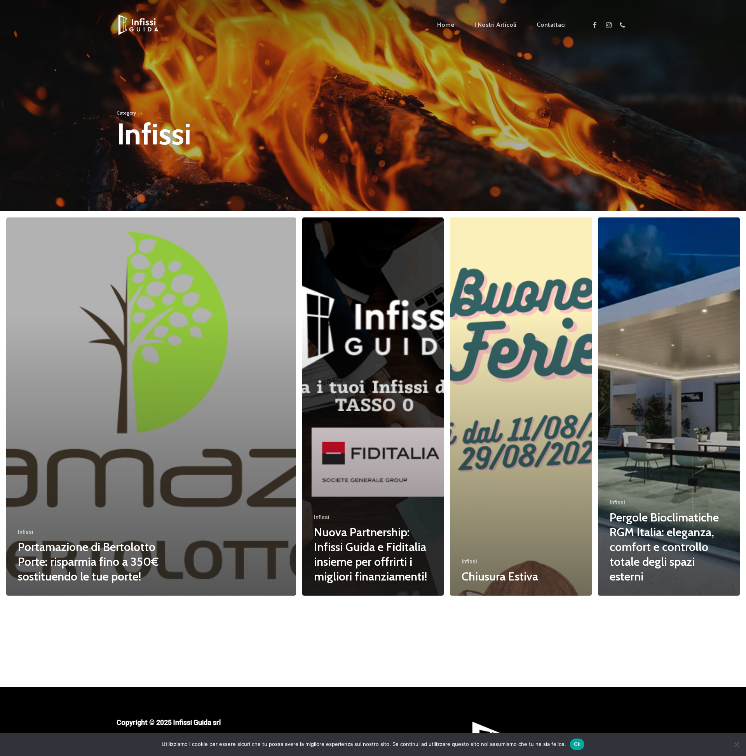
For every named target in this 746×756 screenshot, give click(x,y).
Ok (577, 744)
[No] (736, 744)
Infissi (25, 532)
